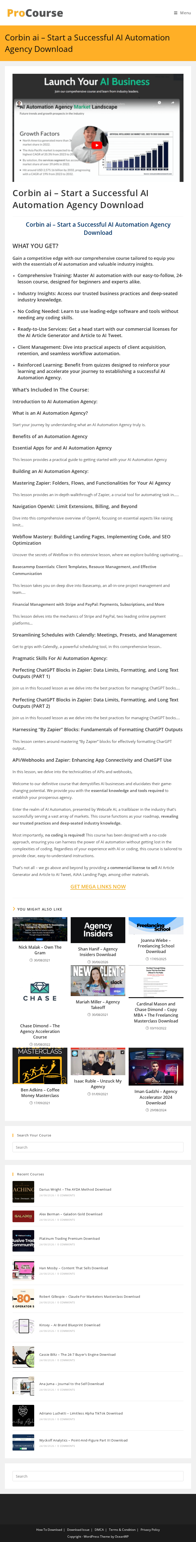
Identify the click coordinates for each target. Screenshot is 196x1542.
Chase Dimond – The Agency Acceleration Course (40, 1031)
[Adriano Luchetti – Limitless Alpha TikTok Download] (23, 1415)
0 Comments (66, 1195)
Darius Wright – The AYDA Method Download (75, 1189)
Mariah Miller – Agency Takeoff (98, 1004)
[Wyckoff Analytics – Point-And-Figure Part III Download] (23, 1442)
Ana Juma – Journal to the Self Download (71, 1383)
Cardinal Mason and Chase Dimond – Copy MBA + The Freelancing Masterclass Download (156, 1012)
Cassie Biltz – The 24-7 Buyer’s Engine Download (77, 1354)
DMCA (99, 1529)
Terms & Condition (122, 1529)
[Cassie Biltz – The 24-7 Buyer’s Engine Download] (23, 1357)
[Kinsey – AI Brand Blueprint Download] (23, 1327)
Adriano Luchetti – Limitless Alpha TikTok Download (81, 1413)
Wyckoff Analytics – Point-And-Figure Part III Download (83, 1440)
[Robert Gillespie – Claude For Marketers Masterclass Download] (23, 1298)
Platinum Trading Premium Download (69, 1238)
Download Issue (78, 1529)
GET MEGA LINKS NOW (98, 886)
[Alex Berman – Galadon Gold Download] (23, 1216)
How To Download (49, 1529)
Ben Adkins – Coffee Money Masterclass (40, 1092)
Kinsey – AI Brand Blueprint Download (69, 1325)
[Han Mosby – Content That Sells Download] (23, 1270)
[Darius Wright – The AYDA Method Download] (23, 1192)
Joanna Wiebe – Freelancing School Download (156, 946)
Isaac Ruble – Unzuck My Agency (98, 1083)
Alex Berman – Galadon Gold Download (70, 1214)
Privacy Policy (150, 1529)
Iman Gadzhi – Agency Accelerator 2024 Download (155, 1097)
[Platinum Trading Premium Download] (23, 1241)
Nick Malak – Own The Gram (40, 950)
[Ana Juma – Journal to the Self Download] (23, 1386)
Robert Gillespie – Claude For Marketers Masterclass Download (89, 1296)
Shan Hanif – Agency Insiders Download (98, 951)
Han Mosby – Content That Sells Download (73, 1268)
